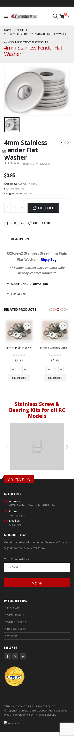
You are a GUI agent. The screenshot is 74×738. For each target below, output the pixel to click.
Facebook (7, 223)
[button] (7, 16)
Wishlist (12, 636)
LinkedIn (22, 223)
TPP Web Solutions (45, 714)
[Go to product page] (19, 330)
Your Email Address (19, 559)
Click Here (15, 525)
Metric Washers (24, 193)
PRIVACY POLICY (45, 706)
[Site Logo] (24, 16)
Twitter (15, 223)
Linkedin (23, 656)
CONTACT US (19, 479)
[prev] (62, 143)
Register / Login (16, 629)
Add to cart (45, 208)
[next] (68, 143)
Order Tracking (16, 622)
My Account (14, 607)
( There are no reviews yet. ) (37, 163)
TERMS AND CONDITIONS (19, 706)
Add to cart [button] (19, 377)
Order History (15, 614)
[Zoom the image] (37, 425)
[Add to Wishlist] (27, 326)
